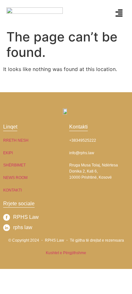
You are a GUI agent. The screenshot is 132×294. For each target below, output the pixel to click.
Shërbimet (14, 165)
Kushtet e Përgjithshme (66, 253)
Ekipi (8, 153)
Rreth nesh (16, 140)
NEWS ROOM (15, 177)
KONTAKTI (12, 190)
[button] (119, 13)
